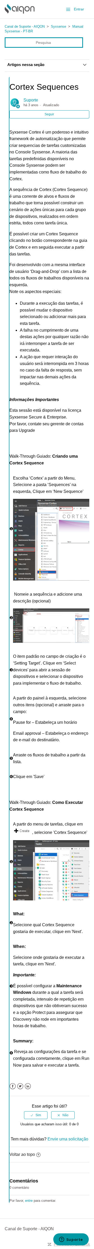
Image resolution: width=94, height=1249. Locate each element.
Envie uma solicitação (68, 1139)
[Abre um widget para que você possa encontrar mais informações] (71, 1239)
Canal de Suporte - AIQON (25, 26)
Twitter (20, 1086)
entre (29, 1201)
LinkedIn (28, 1086)
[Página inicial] (19, 12)
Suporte (31, 100)
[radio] (36, 1115)
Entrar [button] (79, 9)
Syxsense (58, 26)
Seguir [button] (49, 114)
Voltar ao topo (22, 1154)
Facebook (12, 1086)
